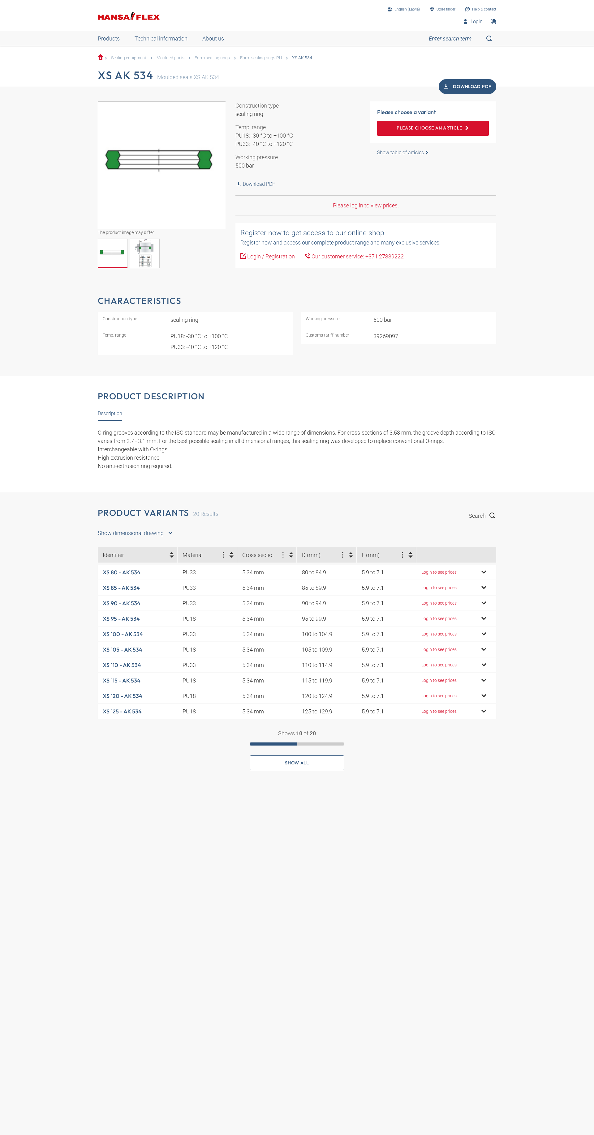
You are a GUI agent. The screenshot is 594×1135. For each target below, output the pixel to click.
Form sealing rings (212, 58)
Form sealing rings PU (261, 58)
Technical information (161, 38)
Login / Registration (270, 256)
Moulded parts (170, 58)
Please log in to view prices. (366, 205)
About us (213, 38)
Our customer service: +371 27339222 (357, 256)
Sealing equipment (128, 58)
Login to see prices (439, 572)
